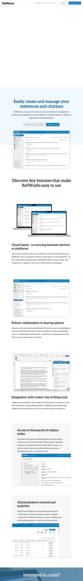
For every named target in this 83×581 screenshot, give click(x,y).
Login (63, 3)
